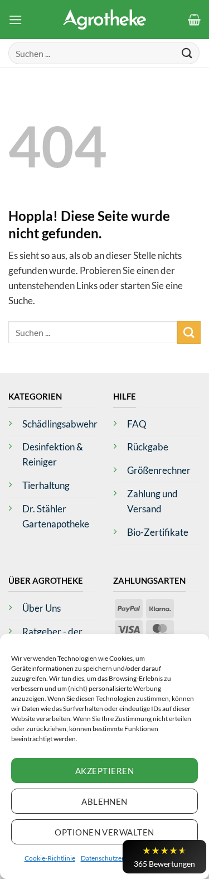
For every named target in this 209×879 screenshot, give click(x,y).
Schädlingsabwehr (60, 424)
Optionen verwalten (104, 832)
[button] (15, 20)
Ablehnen (104, 801)
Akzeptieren (104, 771)
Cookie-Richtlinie (50, 858)
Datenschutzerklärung (114, 858)
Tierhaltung (46, 485)
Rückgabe (147, 447)
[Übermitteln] (187, 53)
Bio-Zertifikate (157, 532)
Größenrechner (159, 470)
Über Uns (41, 608)
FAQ (137, 424)
